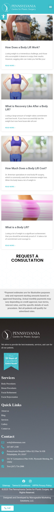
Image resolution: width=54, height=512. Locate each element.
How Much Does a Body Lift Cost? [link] (26, 168)
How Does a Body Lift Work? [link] (22, 47)
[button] (50, 7)
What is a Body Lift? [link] (17, 227)
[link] (3, 16)
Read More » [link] (10, 66)
